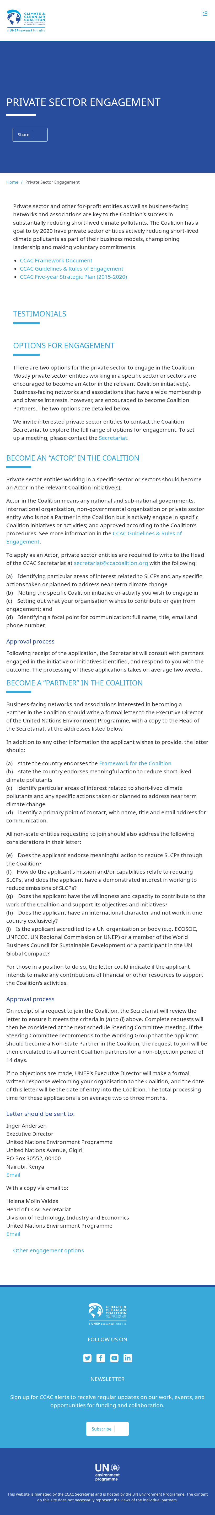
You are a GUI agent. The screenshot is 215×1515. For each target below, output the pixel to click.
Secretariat (113, 437)
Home (12, 182)
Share (23, 135)
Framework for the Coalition (135, 763)
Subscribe (101, 1429)
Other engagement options (48, 1250)
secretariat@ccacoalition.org (111, 563)
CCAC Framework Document (56, 260)
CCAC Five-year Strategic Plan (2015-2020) (73, 276)
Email (13, 1174)
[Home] (26, 20)
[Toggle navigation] (205, 13)
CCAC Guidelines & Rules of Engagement (71, 268)
